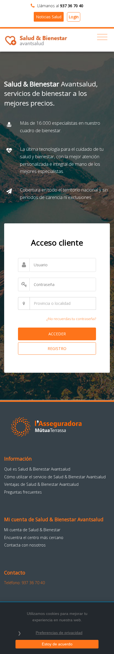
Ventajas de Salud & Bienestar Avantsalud (41, 484)
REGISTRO (57, 348)
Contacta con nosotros (25, 545)
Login (74, 16)
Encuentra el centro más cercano (33, 537)
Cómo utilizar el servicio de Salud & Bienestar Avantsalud (55, 476)
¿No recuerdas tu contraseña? (71, 318)
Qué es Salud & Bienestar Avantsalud (37, 469)
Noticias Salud (48, 16)
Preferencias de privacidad (59, 632)
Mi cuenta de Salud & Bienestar (32, 529)
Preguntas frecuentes (23, 492)
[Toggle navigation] (102, 37)
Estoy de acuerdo (57, 644)
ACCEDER (57, 333)
